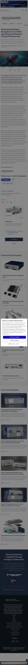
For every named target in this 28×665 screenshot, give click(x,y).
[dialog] (14, 332)
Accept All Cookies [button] (14, 337)
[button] (14, 344)
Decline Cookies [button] (14, 340)
